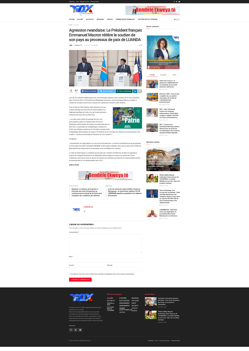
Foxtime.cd (78, 45)
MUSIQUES (100, 19)
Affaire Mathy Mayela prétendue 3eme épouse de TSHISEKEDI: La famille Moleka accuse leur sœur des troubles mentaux (170, 179)
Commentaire (74, 232)
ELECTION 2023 (124, 300)
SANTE (134, 303)
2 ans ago (87, 45)
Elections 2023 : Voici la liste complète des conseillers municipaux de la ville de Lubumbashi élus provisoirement (169, 98)
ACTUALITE (90, 19)
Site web (109, 265)
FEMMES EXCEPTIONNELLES (125, 19)
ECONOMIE (122, 298)
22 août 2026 (152, 169)
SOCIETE (134, 308)
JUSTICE (122, 312)
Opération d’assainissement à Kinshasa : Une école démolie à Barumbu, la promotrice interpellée (162, 164)
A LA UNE (80, 19)
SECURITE (135, 305)
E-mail (72, 265)
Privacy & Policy (94, 1)
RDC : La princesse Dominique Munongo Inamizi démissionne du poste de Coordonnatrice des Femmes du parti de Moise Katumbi (170, 129)
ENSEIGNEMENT (124, 303)
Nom (71, 256)
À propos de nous (84, 1)
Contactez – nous (74, 1)
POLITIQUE (135, 300)
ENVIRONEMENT (124, 305)
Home (70, 25)
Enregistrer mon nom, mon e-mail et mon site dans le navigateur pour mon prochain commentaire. (103, 274)
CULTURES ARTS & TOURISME (147, 19)
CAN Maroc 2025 (110, 303)
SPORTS (110, 19)
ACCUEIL (72, 19)
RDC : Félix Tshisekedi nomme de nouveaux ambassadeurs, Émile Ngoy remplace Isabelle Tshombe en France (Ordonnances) (169, 113)
